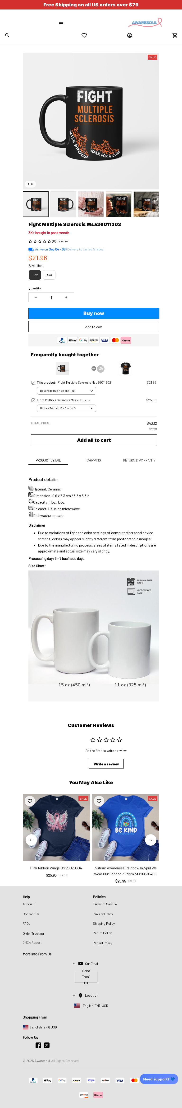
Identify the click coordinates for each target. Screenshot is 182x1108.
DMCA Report (32, 942)
